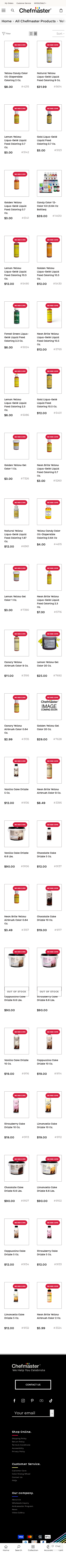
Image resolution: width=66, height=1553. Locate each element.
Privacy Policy (18, 1451)
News (14, 1509)
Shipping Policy (19, 1439)
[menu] (3, 10)
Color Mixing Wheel (21, 1474)
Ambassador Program (22, 1506)
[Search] (13, 10)
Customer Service (23, 3)
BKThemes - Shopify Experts (29, 1527)
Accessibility (18, 1448)
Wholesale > (40, 3)
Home (7, 21)
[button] (31, 34)
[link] (18, 1548)
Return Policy (18, 1442)
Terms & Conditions (21, 1445)
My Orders (9, 3)
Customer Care (19, 1471)
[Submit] (52, 1413)
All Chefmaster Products (35, 21)
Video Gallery (18, 1513)
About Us (16, 1500)
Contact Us (33, 1384)
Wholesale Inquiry (20, 1503)
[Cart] (61, 10)
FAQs (14, 1480)
